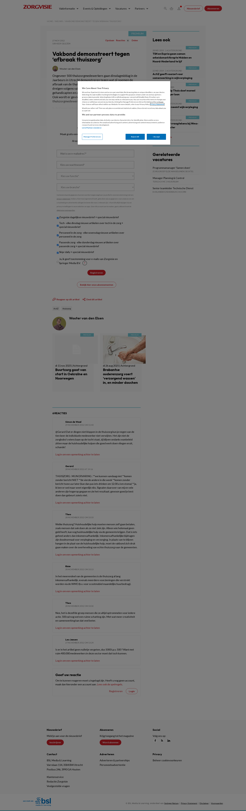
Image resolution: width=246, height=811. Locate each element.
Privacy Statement (157, 104)
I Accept (156, 137)
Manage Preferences (92, 137)
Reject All (135, 137)
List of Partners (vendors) (91, 128)
